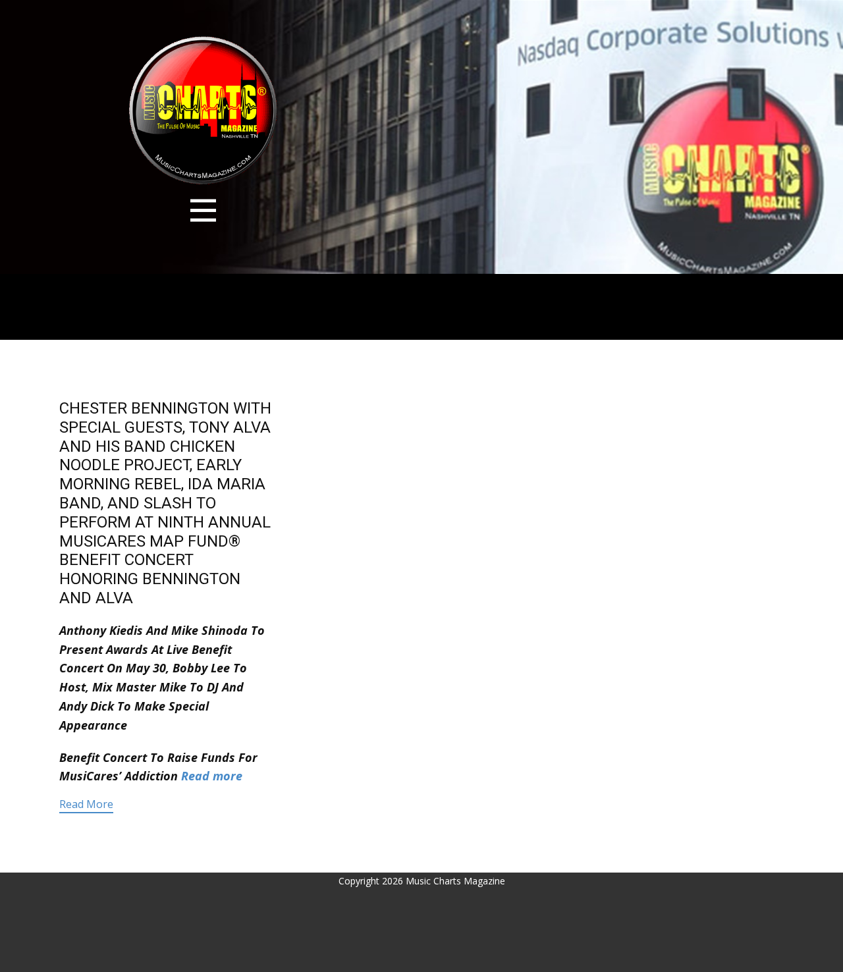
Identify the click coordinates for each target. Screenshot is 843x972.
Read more (211, 776)
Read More (86, 804)
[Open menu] (203, 210)
